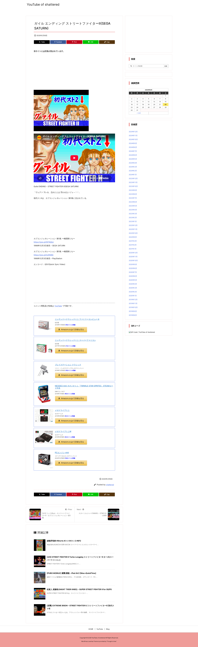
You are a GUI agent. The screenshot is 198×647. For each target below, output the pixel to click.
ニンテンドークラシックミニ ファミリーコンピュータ (77, 319)
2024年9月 (133, 143)
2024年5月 (133, 159)
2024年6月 (133, 155)
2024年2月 (133, 171)
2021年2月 (133, 245)
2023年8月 (133, 194)
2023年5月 (133, 206)
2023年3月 (133, 214)
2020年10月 (133, 260)
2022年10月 (133, 233)
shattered (110, 485)
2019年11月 (133, 303)
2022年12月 (133, 225)
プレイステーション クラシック (68, 365)
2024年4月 (133, 163)
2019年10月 (133, 307)
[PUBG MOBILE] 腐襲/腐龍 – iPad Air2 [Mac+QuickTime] (71, 573)
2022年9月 (133, 237)
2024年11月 (133, 135)
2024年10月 (133, 139)
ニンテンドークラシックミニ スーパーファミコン (75, 340)
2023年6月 (133, 202)
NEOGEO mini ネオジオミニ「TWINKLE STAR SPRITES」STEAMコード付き (84, 387)
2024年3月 (133, 167)
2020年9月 (133, 264)
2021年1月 (132, 249)
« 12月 (139, 113)
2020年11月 (133, 257)
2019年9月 (133, 311)
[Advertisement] (74, 71)
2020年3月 (133, 288)
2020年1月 (133, 296)
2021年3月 (133, 241)
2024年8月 (133, 147)
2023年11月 (133, 182)
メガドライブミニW (63, 431)
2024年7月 (133, 151)
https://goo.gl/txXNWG (43, 255)
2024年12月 (133, 132)
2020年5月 (133, 280)
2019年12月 (133, 299)
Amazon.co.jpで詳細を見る (72, 329)
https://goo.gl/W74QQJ (44, 242)
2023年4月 (133, 210)
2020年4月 (133, 284)
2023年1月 (133, 221)
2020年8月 (133, 268)
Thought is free (111, 641)
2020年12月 (133, 253)
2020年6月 (133, 276)
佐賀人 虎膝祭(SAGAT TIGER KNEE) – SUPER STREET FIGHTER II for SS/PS (79, 589)
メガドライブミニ (62, 410)
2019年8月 (133, 315)
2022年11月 (133, 229)
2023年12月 (133, 178)
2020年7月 (133, 272)
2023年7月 (133, 198)
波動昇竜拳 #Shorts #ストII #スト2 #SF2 (64, 541)
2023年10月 (133, 186)
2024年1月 (133, 175)
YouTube (58, 306)
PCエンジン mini (62, 452)
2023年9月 (133, 190)
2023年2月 (133, 217)
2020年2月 (133, 292)
